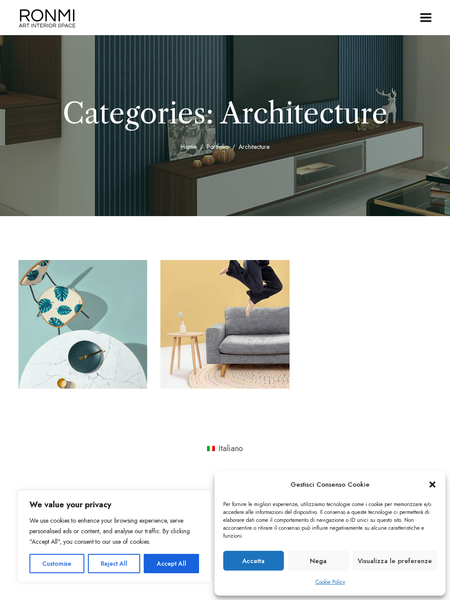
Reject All (114, 563)
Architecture (61, 368)
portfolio (218, 146)
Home (188, 146)
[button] (432, 484)
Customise (56, 563)
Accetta (253, 561)
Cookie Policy (330, 582)
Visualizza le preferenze (395, 561)
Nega (318, 561)
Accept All (171, 563)
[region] (114, 536)
